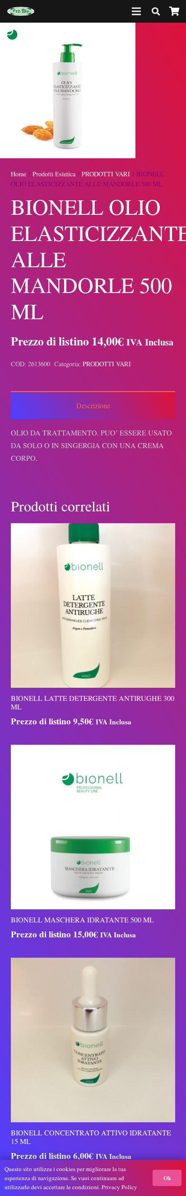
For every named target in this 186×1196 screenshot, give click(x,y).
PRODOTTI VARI (106, 174)
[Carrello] (175, 11)
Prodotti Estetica (54, 174)
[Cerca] (156, 11)
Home (18, 174)
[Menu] (136, 11)
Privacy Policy (119, 1187)
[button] (171, 37)
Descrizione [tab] (93, 405)
